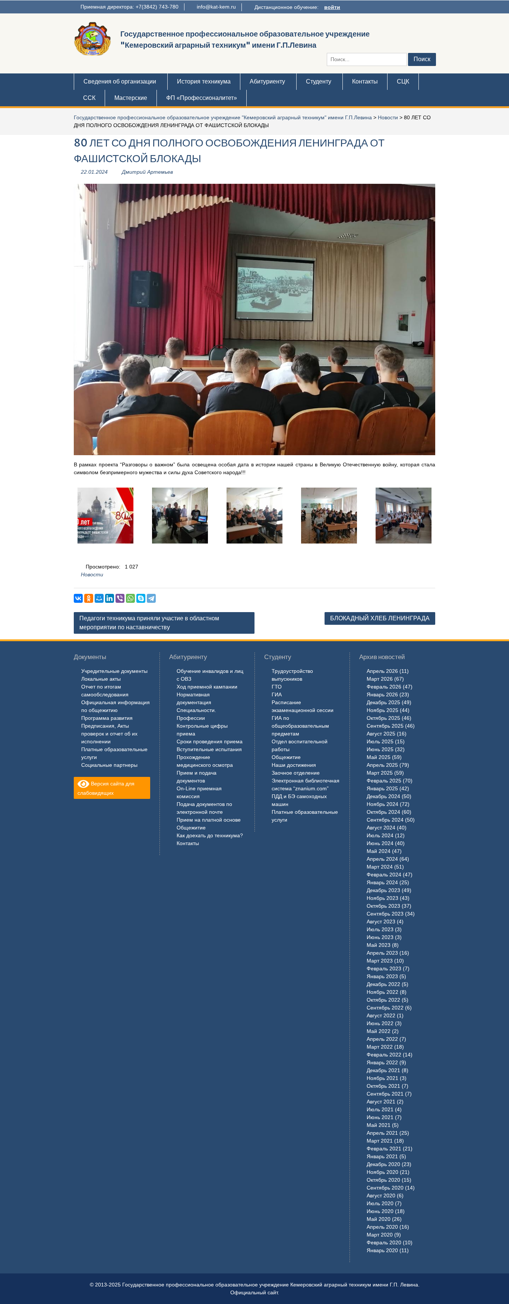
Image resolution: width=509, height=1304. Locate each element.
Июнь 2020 (380, 1211)
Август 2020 (381, 1196)
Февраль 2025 (384, 781)
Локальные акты (101, 679)
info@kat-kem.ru (216, 7)
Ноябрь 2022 (382, 992)
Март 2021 (380, 1141)
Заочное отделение (296, 773)
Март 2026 (380, 679)
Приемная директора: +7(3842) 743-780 (129, 7)
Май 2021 (379, 1125)
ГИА (277, 694)
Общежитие (191, 828)
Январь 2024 (382, 882)
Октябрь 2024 (383, 812)
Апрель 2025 (382, 765)
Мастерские (130, 98)
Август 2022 (381, 1015)
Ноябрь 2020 (382, 1172)
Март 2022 (380, 1047)
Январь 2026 (382, 694)
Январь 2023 (382, 976)
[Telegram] (151, 598)
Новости (388, 117)
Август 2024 (381, 828)
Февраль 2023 (384, 968)
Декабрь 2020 (383, 1164)
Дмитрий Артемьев (147, 172)
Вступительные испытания (209, 749)
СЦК (403, 81)
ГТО (277, 687)
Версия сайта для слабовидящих (106, 788)
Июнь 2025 (380, 749)
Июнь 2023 (380, 937)
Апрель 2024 (382, 859)
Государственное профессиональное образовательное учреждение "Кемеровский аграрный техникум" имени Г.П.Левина (223, 117)
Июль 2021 (380, 1109)
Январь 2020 (382, 1250)
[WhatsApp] (130, 598)
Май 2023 (379, 945)
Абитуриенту (267, 81)
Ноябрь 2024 (382, 804)
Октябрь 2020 (383, 1180)
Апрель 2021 (382, 1133)
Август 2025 (381, 734)
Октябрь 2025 (383, 718)
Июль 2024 (380, 835)
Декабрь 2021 (383, 1070)
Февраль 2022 (384, 1055)
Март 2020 (380, 1235)
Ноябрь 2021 (382, 1078)
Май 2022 (379, 1031)
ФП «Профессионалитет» (201, 98)
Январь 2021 (382, 1156)
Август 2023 (381, 922)
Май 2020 (379, 1219)
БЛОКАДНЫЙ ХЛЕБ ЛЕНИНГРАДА (380, 618)
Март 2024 (380, 867)
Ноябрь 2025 (382, 710)
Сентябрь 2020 (385, 1188)
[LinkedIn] (109, 598)
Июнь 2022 (380, 1023)
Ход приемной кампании (207, 687)
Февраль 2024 (384, 875)
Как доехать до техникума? (210, 835)
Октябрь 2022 (383, 1000)
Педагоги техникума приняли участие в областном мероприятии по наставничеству (149, 622)
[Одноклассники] (88, 598)
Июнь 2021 (380, 1117)
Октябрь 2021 (383, 1086)
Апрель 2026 (382, 671)
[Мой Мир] (99, 598)
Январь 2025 (382, 788)
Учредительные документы (114, 671)
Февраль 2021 (384, 1149)
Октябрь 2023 (383, 906)
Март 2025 (380, 773)
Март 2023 (380, 961)
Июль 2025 (380, 741)
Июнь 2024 (380, 843)
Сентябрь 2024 (385, 820)
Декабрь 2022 (383, 984)
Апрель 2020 (382, 1227)
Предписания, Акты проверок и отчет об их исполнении (109, 733)
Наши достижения (294, 765)
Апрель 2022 (382, 1039)
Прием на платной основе (209, 820)
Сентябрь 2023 (385, 914)
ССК (89, 98)
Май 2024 (379, 851)
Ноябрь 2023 (382, 898)
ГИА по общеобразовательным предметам (300, 726)
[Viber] (120, 598)
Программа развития (107, 718)
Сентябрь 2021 (385, 1094)
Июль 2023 (380, 929)
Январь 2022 (382, 1062)
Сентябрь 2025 (385, 726)
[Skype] (140, 598)
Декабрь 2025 (383, 702)
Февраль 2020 (384, 1242)
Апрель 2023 (382, 953)
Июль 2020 (380, 1203)
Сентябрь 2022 (385, 1008)
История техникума (204, 81)
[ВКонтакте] (78, 598)
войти (332, 7)
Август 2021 (381, 1102)
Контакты (365, 81)
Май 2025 (379, 757)
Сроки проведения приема (210, 741)
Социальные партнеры (109, 765)
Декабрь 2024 (383, 796)
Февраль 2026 (384, 687)
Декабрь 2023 (383, 890)
